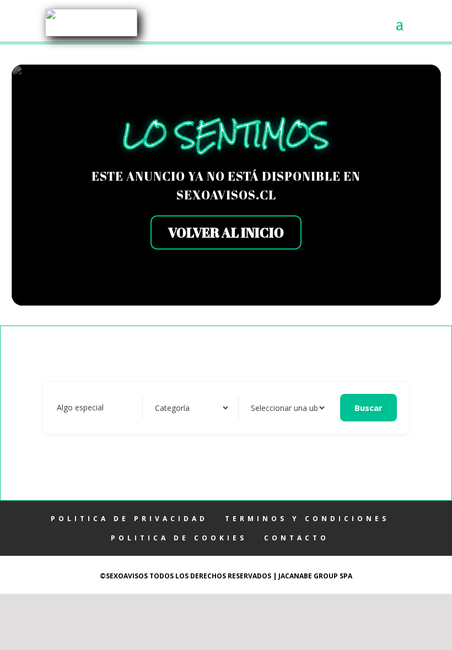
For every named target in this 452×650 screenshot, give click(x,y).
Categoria (170, 407)
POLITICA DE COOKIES (179, 538)
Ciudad (261, 407)
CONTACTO (296, 538)
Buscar (368, 407)
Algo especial (80, 407)
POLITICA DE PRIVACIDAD (129, 518)
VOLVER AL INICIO (226, 232)
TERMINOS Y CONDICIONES (307, 518)
